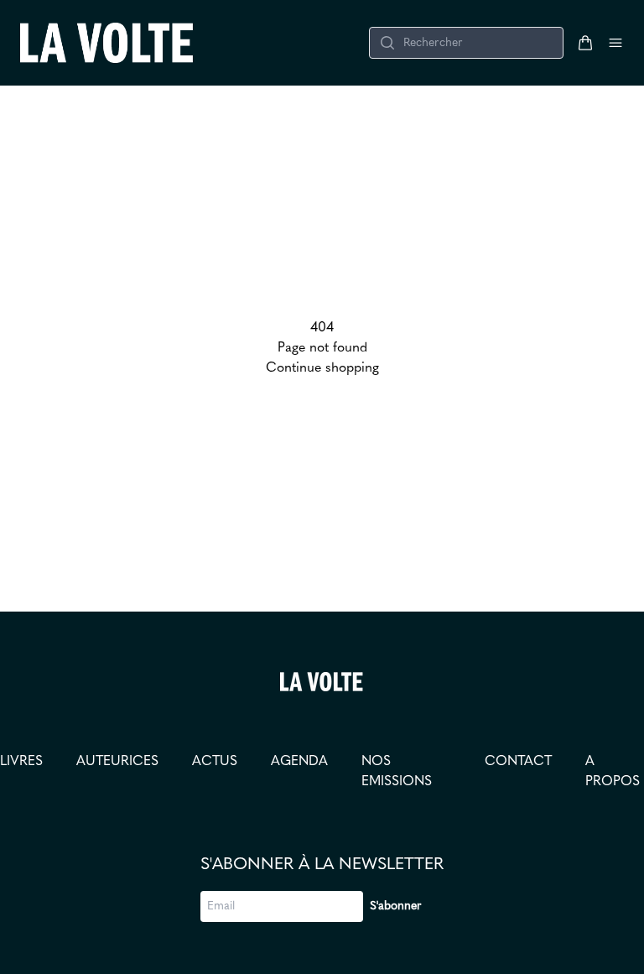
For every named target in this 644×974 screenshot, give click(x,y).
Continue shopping (322, 368)
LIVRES (21, 761)
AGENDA (299, 761)
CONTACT (518, 761)
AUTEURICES (117, 761)
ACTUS (214, 761)
